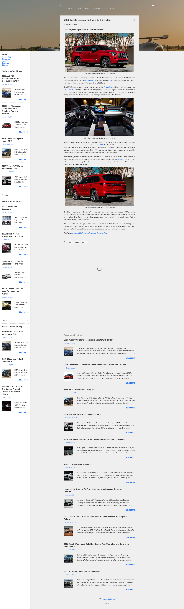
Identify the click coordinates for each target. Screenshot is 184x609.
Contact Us (6, 59)
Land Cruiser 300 (70, 90)
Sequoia (120, 159)
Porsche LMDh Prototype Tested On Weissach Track (89, 233)
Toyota (84, 242)
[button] (133, 20)
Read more (130, 358)
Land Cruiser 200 (90, 80)
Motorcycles (99, 9)
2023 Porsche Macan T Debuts (77, 464)
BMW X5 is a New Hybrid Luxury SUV (80, 389)
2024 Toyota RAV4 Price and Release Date (82, 414)
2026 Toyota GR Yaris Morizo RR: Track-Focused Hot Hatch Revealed (94, 439)
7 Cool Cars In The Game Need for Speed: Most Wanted (12, 291)
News (87, 9)
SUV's (102, 145)
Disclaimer (6, 63)
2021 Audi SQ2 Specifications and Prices (82, 571)
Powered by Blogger (108, 599)
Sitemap (5, 65)
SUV (110, 80)
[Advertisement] (148, 47)
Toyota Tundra (109, 87)
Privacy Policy (7, 57)
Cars (79, 9)
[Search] (153, 6)
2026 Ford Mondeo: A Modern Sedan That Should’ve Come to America (95, 365)
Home (70, 9)
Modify (113, 9)
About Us (5, 61)
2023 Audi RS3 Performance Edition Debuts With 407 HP (88, 340)
